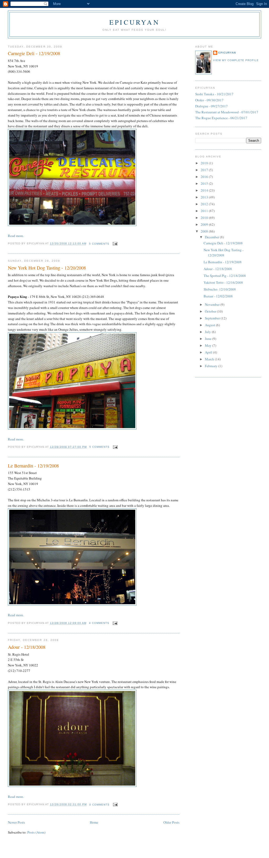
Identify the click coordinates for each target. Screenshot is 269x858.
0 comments (99, 804)
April (209, 352)
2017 (205, 169)
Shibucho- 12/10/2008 (220, 289)
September (213, 318)
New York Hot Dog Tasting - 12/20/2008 (47, 268)
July (208, 331)
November (212, 304)
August (210, 325)
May (208, 345)
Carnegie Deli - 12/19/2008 (34, 53)
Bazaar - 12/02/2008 (218, 296)
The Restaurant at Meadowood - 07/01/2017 (226, 112)
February (211, 366)
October (211, 311)
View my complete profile (236, 60)
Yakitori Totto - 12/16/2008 (223, 282)
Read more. (16, 235)
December (212, 237)
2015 (205, 183)
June (208, 338)
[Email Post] (114, 243)
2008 (205, 231)
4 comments (99, 623)
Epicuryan (134, 22)
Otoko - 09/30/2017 (209, 100)
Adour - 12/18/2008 (26, 647)
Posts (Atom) (36, 832)
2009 (205, 224)
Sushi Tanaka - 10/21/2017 (214, 94)
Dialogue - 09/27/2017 (211, 106)
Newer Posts (16, 822)
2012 (205, 204)
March (210, 359)
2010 (205, 217)
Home (94, 822)
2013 (205, 197)
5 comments (99, 243)
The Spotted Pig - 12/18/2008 (225, 275)
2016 (205, 176)
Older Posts (171, 822)
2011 (205, 210)
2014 (205, 190)
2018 (205, 163)
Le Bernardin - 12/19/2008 (33, 465)
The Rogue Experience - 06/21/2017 (221, 117)
